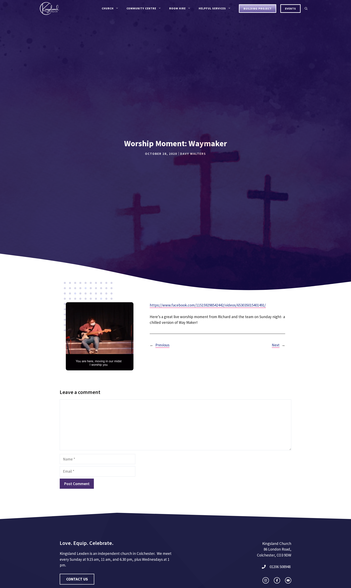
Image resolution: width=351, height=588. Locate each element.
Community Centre (141, 8)
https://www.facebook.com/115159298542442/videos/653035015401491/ (208, 305)
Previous (162, 345)
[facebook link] (277, 580)
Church (108, 8)
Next (276, 345)
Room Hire (177, 8)
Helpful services (212, 8)
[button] (306, 8)
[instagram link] (265, 580)
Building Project (258, 8)
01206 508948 (280, 566)
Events (290, 8)
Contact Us (77, 579)
